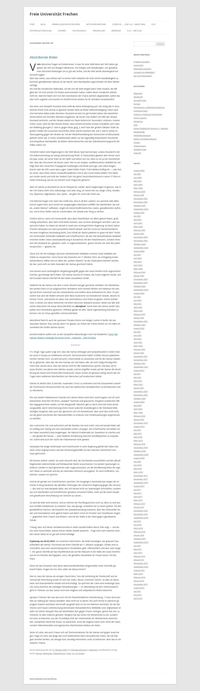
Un (73, 653)
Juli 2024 (137, 254)
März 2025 (138, 226)
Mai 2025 (137, 219)
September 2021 (141, 367)
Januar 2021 (139, 388)
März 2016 (138, 528)
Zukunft (137, 153)
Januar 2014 (139, 581)
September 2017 (141, 482)
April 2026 (138, 184)
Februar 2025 (139, 230)
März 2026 (138, 188)
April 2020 (138, 409)
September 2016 (141, 517)
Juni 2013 (137, 595)
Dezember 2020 (141, 391)
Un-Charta (79, 653)
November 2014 (141, 563)
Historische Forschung (41, 31)
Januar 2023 (139, 317)
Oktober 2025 (140, 205)
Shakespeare (140, 146)
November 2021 (141, 360)
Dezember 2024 (141, 237)
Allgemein (93, 650)
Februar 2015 (139, 556)
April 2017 (138, 496)
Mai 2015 (137, 549)
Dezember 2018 (141, 447)
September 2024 (141, 247)
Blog (43, 24)
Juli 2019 (137, 430)
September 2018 (141, 454)
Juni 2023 (137, 300)
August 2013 (139, 588)
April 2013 (138, 598)
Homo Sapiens (140, 118)
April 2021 (138, 381)
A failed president (141, 61)
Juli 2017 (137, 489)
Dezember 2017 (141, 475)
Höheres (62, 31)
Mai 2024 (137, 261)
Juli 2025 (137, 216)
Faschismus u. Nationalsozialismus (149, 107)
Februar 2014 (139, 577)
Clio (153, 24)
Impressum (116, 31)
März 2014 (138, 573)
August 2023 (139, 293)
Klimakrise (138, 121)
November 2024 (141, 240)
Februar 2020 (139, 416)
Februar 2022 (139, 349)
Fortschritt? (138, 65)
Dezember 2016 (141, 510)
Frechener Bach (141, 111)
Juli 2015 (137, 545)
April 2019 (138, 437)
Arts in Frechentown (96, 24)
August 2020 (139, 402)
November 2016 (141, 514)
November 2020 (141, 395)
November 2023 (141, 282)
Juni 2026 (137, 177)
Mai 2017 (137, 493)
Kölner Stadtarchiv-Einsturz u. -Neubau (151, 128)
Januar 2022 (139, 353)
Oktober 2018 (140, 451)
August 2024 (139, 251)
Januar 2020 (139, 419)
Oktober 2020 (140, 398)
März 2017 (138, 500)
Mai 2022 (137, 339)
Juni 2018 (137, 465)
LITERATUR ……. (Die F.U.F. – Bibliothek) (128, 24)
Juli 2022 (137, 332)
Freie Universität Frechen (54, 14)
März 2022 (138, 346)
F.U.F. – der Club (134, 31)
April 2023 (138, 307)
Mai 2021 (137, 377)
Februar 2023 (139, 314)
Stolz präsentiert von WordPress (43, 678)
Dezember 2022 (141, 321)
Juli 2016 (137, 521)
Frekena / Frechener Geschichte (148, 114)
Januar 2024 (139, 275)
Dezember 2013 (141, 584)
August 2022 (139, 328)
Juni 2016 (137, 524)
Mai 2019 (137, 433)
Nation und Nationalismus (145, 139)
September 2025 (141, 209)
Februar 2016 (139, 531)
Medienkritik (139, 132)
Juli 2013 (137, 591)
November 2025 (141, 202)
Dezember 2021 (141, 356)
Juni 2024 (137, 258)
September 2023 (141, 289)
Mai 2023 (137, 303)
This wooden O (79, 31)
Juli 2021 (137, 374)
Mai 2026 (137, 181)
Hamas (39, 653)
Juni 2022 (137, 335)
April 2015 (138, 552)
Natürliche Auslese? (142, 69)
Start (32, 24)
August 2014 (139, 570)
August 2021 (139, 370)
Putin (68, 653)
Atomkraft (138, 97)
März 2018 (138, 472)
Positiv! (137, 142)
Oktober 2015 (140, 538)
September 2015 (141, 542)
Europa (137, 104)
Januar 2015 (139, 559)
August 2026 (139, 170)
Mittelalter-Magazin (142, 135)
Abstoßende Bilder (44, 57)
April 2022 (138, 342)
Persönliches (99, 31)
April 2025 (138, 223)
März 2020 (138, 412)
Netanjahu (47, 653)
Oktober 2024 (140, 244)
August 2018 (139, 458)
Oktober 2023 (140, 286)
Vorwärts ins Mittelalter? (144, 72)
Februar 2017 (139, 503)
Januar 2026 (139, 195)
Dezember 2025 (141, 198)
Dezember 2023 (141, 279)
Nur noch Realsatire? (143, 76)
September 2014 (141, 566)
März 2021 (138, 384)
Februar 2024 (139, 272)
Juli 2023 (137, 296)
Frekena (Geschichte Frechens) (66, 24)
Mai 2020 (137, 405)
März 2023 (138, 310)
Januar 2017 (139, 507)
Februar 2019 (139, 444)
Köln (136, 125)
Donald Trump (140, 100)
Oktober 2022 (140, 325)
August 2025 (139, 212)
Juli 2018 (137, 461)
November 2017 (141, 479)
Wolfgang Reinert (79, 650)
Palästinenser (59, 653)
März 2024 (138, 268)
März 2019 (138, 440)
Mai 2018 (137, 468)
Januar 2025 (139, 233)
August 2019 (139, 426)
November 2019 (141, 423)
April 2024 (138, 265)
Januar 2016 (139, 535)
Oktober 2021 (140, 363)
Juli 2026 (137, 174)
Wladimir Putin (140, 149)
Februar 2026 (139, 191)
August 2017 (139, 486)
